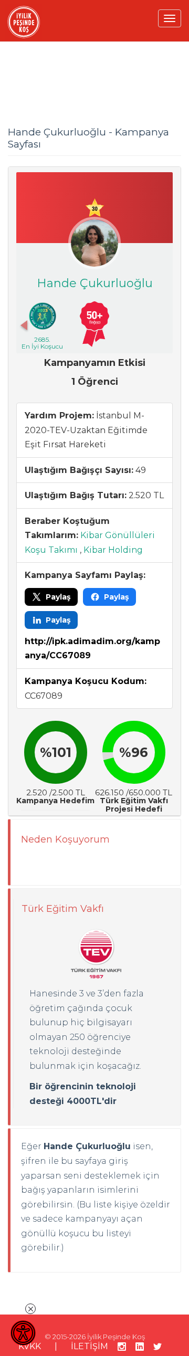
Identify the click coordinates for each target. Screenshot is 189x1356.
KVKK (29, 1346)
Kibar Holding (113, 550)
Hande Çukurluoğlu (95, 283)
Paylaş (58, 597)
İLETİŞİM (89, 1346)
